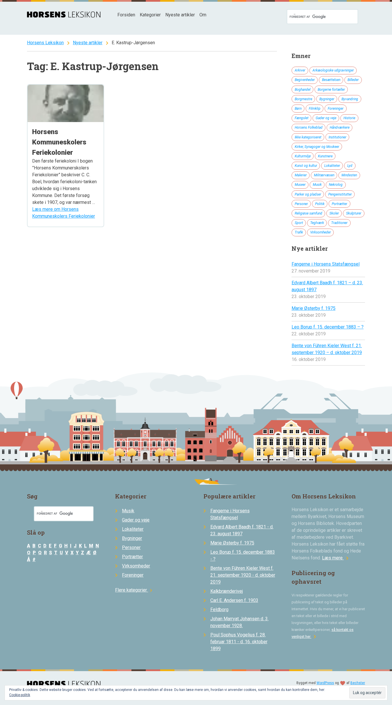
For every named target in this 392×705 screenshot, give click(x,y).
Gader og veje (326, 118)
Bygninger (326, 99)
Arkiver (300, 70)
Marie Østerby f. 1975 (313, 308)
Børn (298, 109)
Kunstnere (325, 156)
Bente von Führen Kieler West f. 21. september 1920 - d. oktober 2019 (242, 575)
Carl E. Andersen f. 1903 (234, 600)
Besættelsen (331, 80)
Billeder (353, 80)
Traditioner (339, 223)
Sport (299, 223)
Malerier (301, 175)
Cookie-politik (19, 695)
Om (202, 15)
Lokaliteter (332, 166)
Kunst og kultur (306, 166)
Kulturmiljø (303, 156)
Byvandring (349, 99)
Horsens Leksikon (45, 42)
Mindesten (349, 175)
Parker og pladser (308, 194)
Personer (301, 204)
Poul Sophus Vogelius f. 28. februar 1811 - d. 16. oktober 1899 (238, 641)
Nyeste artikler (180, 15)
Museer (300, 185)
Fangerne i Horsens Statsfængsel (326, 264)
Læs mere (336, 558)
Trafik (299, 232)
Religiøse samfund (308, 213)
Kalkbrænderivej (226, 591)
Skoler (334, 213)
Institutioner (337, 137)
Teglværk (317, 223)
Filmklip (315, 109)
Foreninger (336, 109)
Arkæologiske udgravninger (333, 70)
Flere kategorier (134, 590)
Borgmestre (303, 99)
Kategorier (150, 15)
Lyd (349, 166)
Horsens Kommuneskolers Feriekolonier (59, 142)
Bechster (357, 683)
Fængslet (301, 118)
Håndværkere (340, 127)
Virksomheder (320, 232)
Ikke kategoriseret (308, 137)
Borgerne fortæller (331, 90)
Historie (349, 118)
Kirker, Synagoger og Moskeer (317, 147)
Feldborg (219, 609)
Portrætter (339, 204)
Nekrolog (336, 185)
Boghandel (303, 90)
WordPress (325, 683)
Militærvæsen (324, 175)
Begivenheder (305, 80)
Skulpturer (353, 213)
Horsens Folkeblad (309, 127)
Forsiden (126, 15)
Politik (320, 204)
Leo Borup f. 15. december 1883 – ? (328, 327)
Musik (317, 185)
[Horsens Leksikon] (63, 16)
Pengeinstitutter (340, 194)
